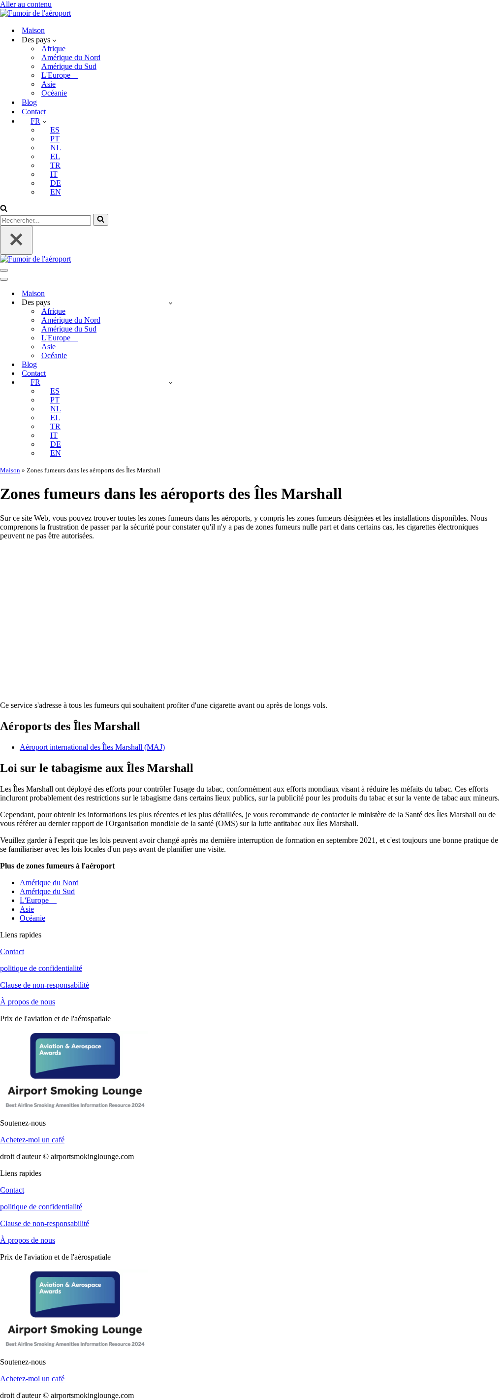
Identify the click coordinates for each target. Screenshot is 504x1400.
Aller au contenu (26, 4)
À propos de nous (27, 1002)
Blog (29, 102)
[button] (54, 39)
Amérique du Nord (70, 57)
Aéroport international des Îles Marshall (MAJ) (92, 747)
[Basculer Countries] (170, 303)
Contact (34, 111)
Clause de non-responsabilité (44, 985)
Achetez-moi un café (32, 1139)
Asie (48, 84)
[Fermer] (16, 240)
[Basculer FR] (170, 382)
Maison (33, 30)
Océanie (54, 93)
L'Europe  (59, 75)
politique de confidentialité (41, 968)
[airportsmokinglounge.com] (35, 13)
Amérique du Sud (68, 66)
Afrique (53, 48)
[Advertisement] (252, 617)
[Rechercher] (3, 209)
